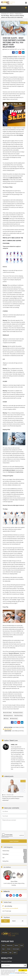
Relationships (24, 22)
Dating (3, 945)
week (5, 921)
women (6, 718)
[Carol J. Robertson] (20, 875)
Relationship (9, 945)
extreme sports (16, 949)
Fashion (16, 945)
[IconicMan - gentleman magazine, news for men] (9, 2)
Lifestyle (8, 949)
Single (3, 949)
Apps (10, 952)
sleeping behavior (9, 715)
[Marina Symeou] (14, 875)
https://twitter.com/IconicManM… (10, 908)
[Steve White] (8, 875)
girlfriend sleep (19, 715)
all (22, 921)
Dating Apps (4, 952)
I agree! (22, 970)
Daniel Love (6, 49)
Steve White (14, 881)
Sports (15, 952)
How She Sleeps (8, 712)
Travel (21, 945)
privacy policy (12, 973)
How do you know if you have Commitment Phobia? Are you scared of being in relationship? (12, 798)
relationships (11, 625)
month (14, 921)
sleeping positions (19, 712)
